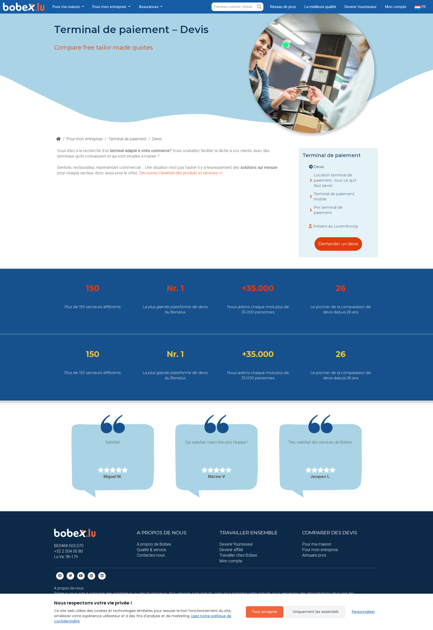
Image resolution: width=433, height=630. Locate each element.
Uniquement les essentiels (316, 611)
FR (423, 7)
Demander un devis (338, 243)
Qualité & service (151, 549)
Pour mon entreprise (84, 139)
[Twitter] (70, 575)
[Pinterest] (91, 575)
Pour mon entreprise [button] (109, 7)
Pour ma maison (316, 544)
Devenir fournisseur (361, 7)
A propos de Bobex (154, 544)
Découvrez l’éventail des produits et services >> (181, 173)
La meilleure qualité (320, 7)
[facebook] (60, 575)
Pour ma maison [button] (67, 7)
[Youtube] (81, 575)
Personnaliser (363, 611)
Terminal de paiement (127, 139)
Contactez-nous (151, 555)
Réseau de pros (283, 7)
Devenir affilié (231, 549)
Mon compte (395, 7)
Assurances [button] (149, 7)
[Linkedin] (102, 575)
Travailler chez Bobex (238, 555)
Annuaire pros (314, 555)
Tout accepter (264, 611)
